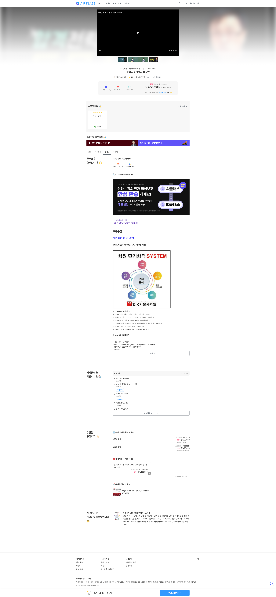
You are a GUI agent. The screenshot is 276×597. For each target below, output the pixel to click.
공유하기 (159, 77)
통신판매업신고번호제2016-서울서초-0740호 (160, 582)
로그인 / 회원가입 (192, 3)
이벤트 (108, 3)
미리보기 (120, 390)
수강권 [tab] (107, 152)
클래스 (100, 3)
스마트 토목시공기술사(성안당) (123, 238)
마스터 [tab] (115, 152)
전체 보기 (181, 106)
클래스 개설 (117, 3)
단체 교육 (127, 3)
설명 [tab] (89, 152)
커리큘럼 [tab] (98, 152)
